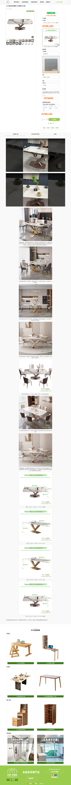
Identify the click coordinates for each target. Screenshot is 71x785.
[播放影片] (33, 37)
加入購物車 (54, 119)
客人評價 (12, 780)
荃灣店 (54, 91)
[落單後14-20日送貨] (50, 77)
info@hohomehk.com (54, 769)
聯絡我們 (31, 778)
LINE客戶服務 (59, 2)
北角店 (51, 91)
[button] (17, 2)
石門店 (49, 91)
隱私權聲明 (54, 777)
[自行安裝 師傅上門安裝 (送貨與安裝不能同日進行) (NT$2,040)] (50, 85)
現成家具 (9, 8)
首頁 (6, 8)
